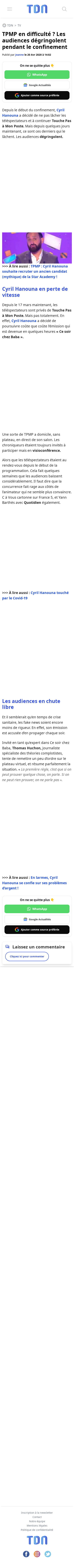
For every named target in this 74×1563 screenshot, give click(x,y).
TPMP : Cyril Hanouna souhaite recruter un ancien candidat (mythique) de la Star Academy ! (35, 271)
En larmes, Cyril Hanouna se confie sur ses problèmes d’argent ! (34, 883)
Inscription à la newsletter (37, 1512)
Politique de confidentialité (37, 1530)
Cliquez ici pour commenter (27, 956)
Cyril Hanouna (23, 320)
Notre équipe (37, 1521)
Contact (37, 1517)
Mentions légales (37, 1525)
